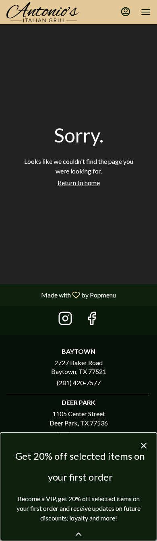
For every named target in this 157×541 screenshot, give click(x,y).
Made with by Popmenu (61, 294)
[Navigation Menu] (146, 12)
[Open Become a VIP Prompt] (78, 534)
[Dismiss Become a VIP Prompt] (143, 445)
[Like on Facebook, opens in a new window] (92, 320)
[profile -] (125, 12)
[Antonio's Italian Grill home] (42, 12)
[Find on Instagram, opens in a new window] (65, 320)
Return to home (79, 182)
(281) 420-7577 (79, 382)
